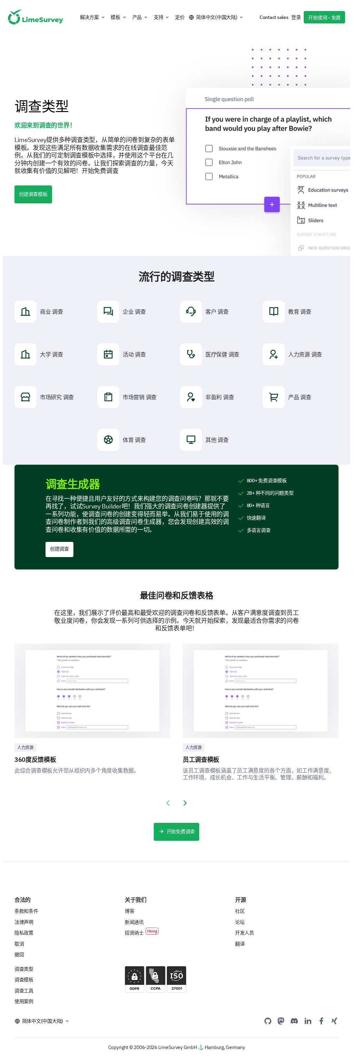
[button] (92, 17)
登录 (296, 17)
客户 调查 (217, 311)
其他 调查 (217, 439)
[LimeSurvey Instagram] (334, 1020)
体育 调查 (134, 439)
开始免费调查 (181, 831)
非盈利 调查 (219, 397)
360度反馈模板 (35, 760)
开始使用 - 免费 (324, 17)
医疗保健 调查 (222, 354)
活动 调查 (134, 354)
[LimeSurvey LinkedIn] (308, 1020)
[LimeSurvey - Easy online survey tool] (35, 17)
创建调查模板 (33, 194)
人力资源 (25, 747)
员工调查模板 (201, 760)
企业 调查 (134, 311)
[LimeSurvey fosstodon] (281, 1020)
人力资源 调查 (305, 354)
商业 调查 (51, 311)
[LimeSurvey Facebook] (321, 1020)
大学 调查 (51, 354)
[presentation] (168, 803)
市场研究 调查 (57, 397)
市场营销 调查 (140, 397)
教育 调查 (299, 311)
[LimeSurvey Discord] (294, 1020)
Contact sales (274, 17)
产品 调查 (299, 397)
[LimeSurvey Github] (268, 1020)
